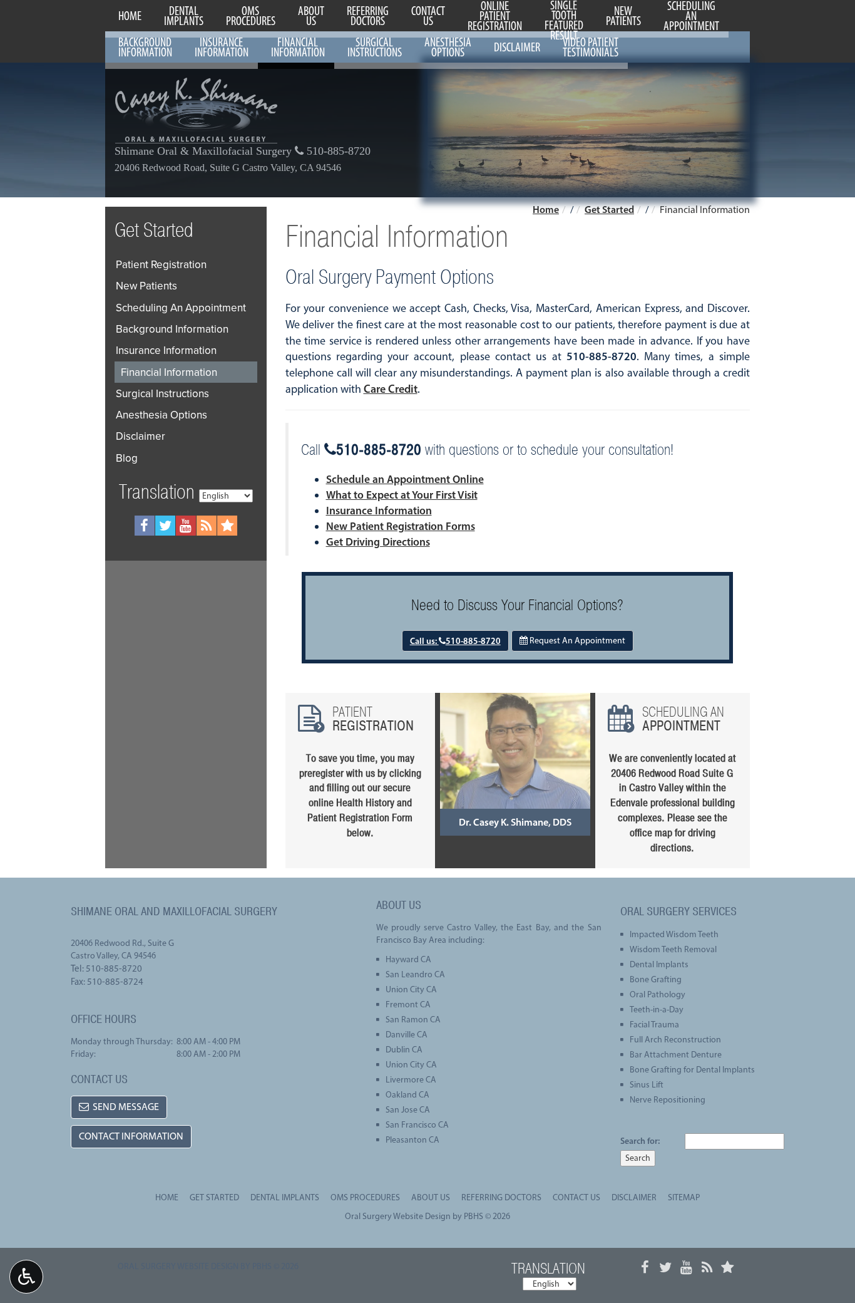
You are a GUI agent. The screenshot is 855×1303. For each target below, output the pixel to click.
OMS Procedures (365, 1197)
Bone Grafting (656, 979)
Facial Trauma (654, 1024)
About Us (430, 1197)
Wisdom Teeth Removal (673, 949)
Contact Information (131, 1136)
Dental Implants (659, 964)
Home (129, 15)
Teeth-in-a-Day (656, 1009)
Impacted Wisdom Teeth (674, 934)
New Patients (146, 285)
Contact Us (576, 1197)
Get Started (609, 209)
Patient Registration (161, 264)
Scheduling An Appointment (181, 307)
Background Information (172, 328)
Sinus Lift (646, 1084)
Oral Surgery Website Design (398, 1216)
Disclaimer (517, 47)
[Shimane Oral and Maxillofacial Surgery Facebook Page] (145, 526)
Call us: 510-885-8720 (455, 640)
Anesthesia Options (161, 414)
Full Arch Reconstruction (675, 1039)
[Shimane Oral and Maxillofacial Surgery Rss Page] (207, 526)
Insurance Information (379, 510)
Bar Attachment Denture (676, 1054)
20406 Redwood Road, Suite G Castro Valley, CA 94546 (228, 168)
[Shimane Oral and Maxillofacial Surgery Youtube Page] (186, 526)
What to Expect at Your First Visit (402, 494)
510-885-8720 (337, 151)
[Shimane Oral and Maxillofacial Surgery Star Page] (227, 526)
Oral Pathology (657, 994)
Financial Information (169, 372)
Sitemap (684, 1197)
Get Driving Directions (378, 541)
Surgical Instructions (162, 393)
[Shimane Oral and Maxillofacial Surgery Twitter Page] (165, 526)
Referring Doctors (501, 1197)
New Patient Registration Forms (400, 525)
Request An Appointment (576, 640)
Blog (127, 457)
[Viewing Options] (26, 1277)
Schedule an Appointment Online (405, 478)
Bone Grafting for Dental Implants (692, 1069)
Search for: (640, 1140)
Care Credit (390, 389)
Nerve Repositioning (667, 1099)
